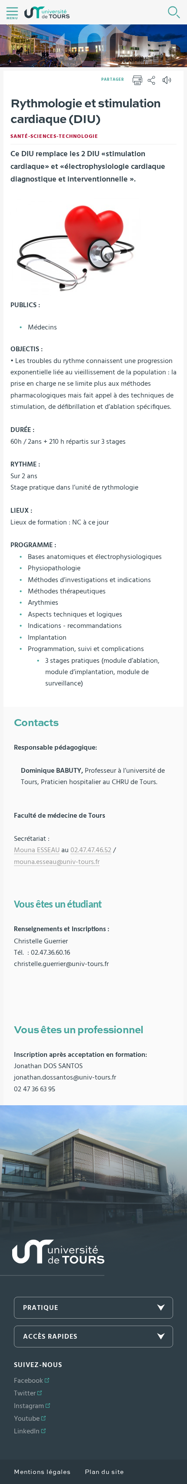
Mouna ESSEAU (37, 850)
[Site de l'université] (52, 1258)
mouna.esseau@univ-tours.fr (57, 861)
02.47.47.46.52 (90, 850)
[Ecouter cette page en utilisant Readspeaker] (168, 82)
